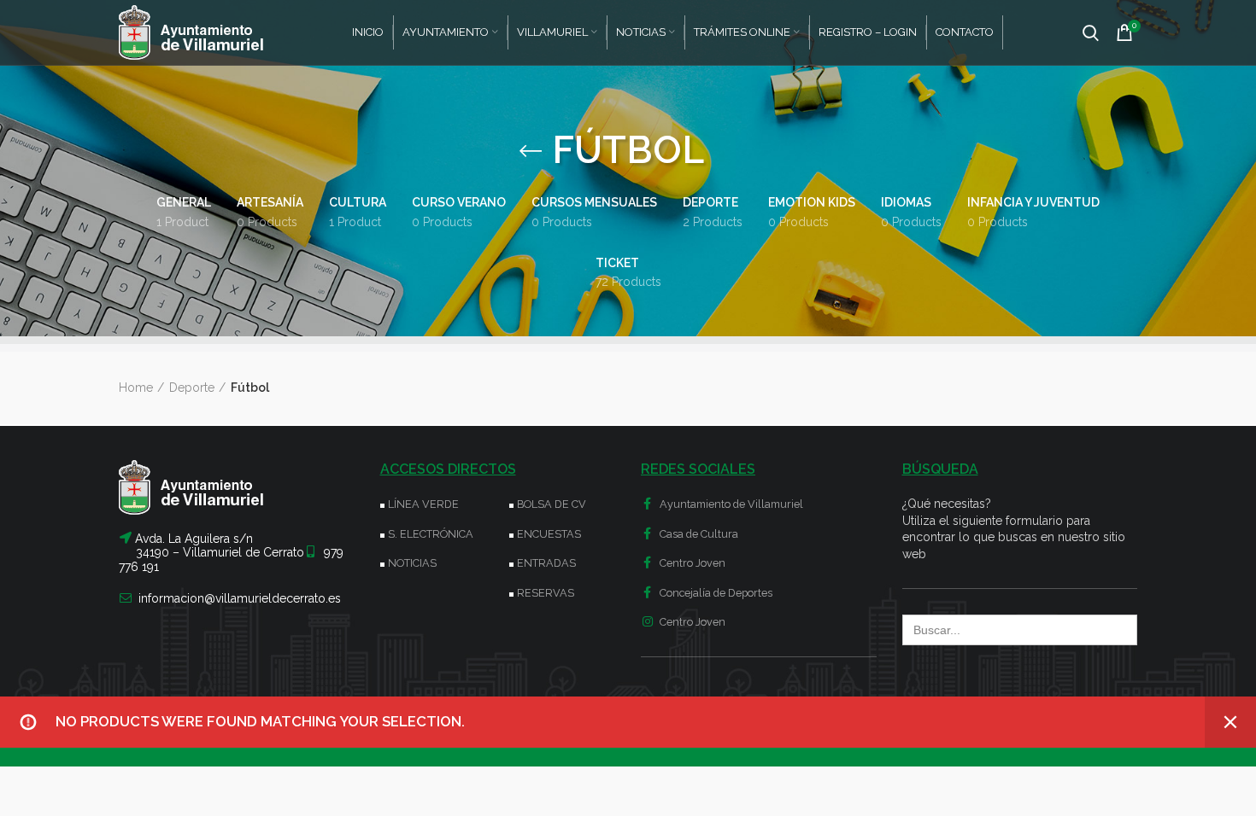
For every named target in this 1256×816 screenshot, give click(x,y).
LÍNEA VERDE (423, 504)
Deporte (191, 387)
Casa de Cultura (697, 533)
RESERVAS (545, 592)
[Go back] (530, 151)
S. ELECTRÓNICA (430, 533)
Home (136, 387)
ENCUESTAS (549, 533)
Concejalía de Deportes (714, 592)
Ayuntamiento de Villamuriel (730, 504)
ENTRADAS (546, 563)
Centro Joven (691, 563)
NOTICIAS (412, 563)
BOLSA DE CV (551, 504)
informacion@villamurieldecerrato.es (239, 598)
